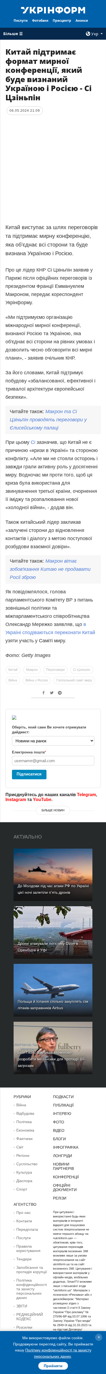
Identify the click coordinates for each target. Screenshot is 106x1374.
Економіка (25, 1130)
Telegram (86, 794)
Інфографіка (65, 1147)
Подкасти (63, 1097)
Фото (58, 1122)
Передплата (27, 1229)
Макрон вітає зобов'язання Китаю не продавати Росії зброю (50, 569)
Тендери (24, 1259)
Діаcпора (24, 1181)
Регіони (22, 1155)
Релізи (59, 1198)
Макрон (32, 670)
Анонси (82, 20)
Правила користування (28, 1248)
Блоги (59, 1139)
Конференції (66, 1177)
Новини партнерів (63, 1166)
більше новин (53, 810)
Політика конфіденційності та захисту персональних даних (31, 1289)
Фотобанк (40, 20)
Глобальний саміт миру (74, 680)
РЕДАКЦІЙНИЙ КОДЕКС (29, 1316)
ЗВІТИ (21, 1306)
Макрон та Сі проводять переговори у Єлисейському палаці (48, 420)
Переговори (55, 670)
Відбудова (25, 1113)
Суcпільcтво (27, 1164)
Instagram (15, 799)
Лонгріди (62, 1156)
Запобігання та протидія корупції (31, 1269)
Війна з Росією (37, 680)
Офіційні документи (65, 1187)
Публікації (63, 1105)
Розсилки (24, 1327)
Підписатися (29, 774)
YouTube (42, 799)
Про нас (23, 1212)
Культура (24, 1172)
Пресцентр (62, 20)
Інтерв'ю (62, 1113)
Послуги (21, 20)
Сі (34, 442)
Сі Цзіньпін (81, 670)
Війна (12, 680)
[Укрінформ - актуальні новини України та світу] (53, 10)
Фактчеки (24, 1138)
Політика (24, 1122)
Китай (13, 670)
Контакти (24, 1221)
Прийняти (53, 1366)
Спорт (21, 1189)
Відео (58, 1130)
